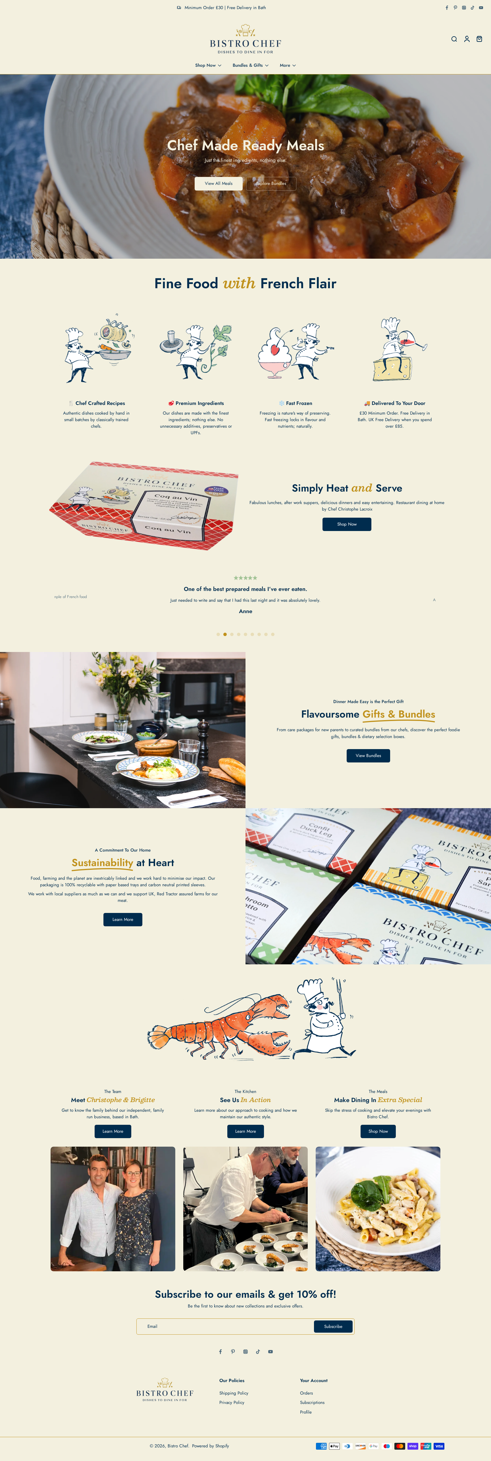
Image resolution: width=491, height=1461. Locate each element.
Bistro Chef (178, 1446)
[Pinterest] (455, 7)
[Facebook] (447, 7)
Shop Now (205, 65)
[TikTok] (472, 7)
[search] (454, 39)
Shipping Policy (233, 1393)
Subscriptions (312, 1403)
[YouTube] (481, 7)
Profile (306, 1412)
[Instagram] (464, 7)
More (285, 65)
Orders (306, 1393)
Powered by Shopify (210, 1446)
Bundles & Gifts (248, 65)
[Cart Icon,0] (479, 39)
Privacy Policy (231, 1403)
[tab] (218, 634)
